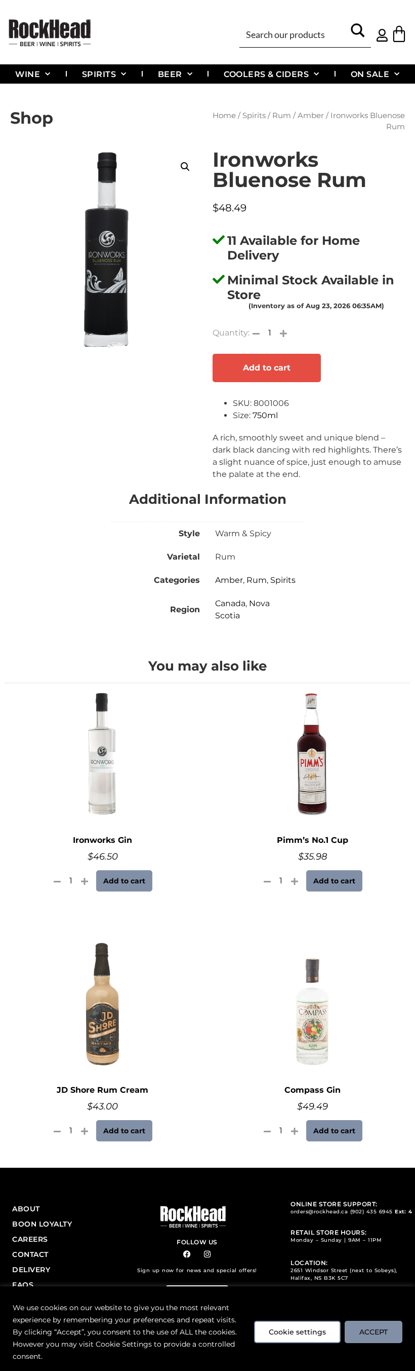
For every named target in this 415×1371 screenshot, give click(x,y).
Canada (230, 603)
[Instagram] (207, 1254)
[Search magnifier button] (357, 34)
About (26, 1208)
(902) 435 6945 (371, 1211)
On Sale (370, 74)
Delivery (31, 1269)
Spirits (99, 74)
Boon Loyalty (42, 1224)
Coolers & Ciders (266, 74)
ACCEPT (373, 1332)
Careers (30, 1239)
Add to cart (266, 368)
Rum (281, 115)
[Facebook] (187, 1254)
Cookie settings (297, 1332)
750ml (265, 415)
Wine (27, 74)
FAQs (22, 1284)
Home (224, 115)
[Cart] (399, 34)
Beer (170, 74)
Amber (311, 115)
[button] (185, 167)
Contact (30, 1254)
